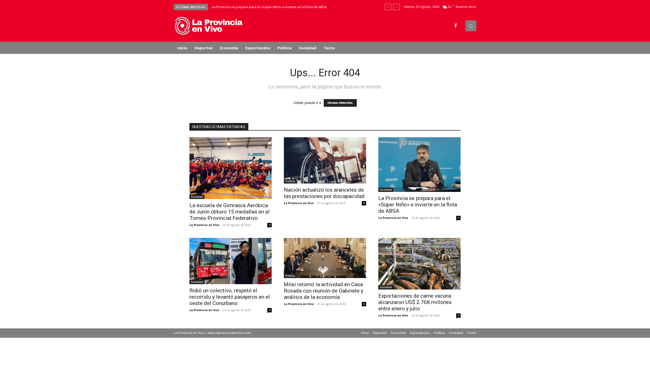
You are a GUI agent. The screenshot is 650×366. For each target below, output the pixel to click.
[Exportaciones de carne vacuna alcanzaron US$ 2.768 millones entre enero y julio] (419, 263)
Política (290, 181)
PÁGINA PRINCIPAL (340, 103)
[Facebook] (455, 25)
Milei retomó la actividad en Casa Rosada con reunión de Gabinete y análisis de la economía (323, 290)
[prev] (388, 7)
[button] (470, 25)
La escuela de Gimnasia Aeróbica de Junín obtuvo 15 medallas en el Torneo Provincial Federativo (229, 211)
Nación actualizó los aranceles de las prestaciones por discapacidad (324, 193)
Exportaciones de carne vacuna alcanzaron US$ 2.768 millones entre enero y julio (415, 302)
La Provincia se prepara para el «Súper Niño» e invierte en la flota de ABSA (269, 7)
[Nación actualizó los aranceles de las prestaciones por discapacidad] (325, 160)
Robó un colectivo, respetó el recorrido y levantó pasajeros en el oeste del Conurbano (229, 296)
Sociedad (197, 197)
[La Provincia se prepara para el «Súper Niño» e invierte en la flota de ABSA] (419, 164)
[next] (396, 7)
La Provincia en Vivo (204, 225)
